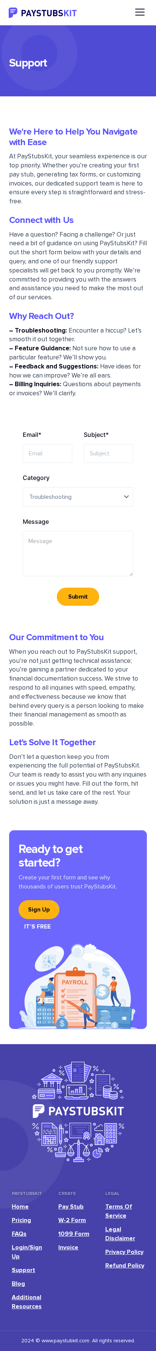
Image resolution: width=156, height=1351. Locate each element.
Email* (32, 434)
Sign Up (39, 909)
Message (36, 521)
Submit (78, 596)
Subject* (96, 434)
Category (36, 477)
